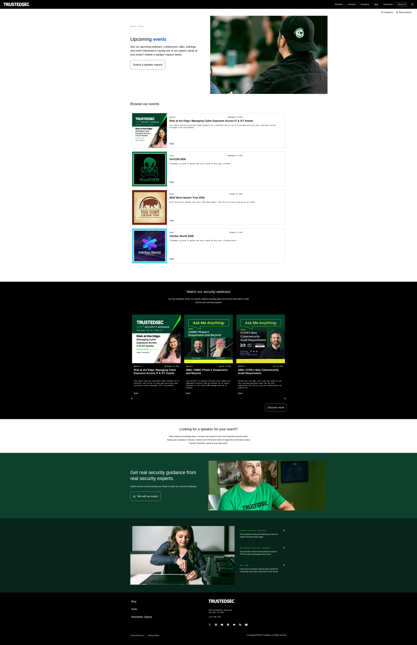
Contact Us (388, 12)
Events (141, 26)
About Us (402, 4)
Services (351, 4)
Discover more (276, 407)
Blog (376, 4)
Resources (388, 4)
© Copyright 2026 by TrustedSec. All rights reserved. (267, 635)
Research (365, 4)
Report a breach (405, 12)
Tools (134, 609)
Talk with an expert (147, 496)
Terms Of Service (137, 635)
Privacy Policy (153, 635)
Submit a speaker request (147, 64)
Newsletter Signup (141, 616)
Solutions (339, 4)
